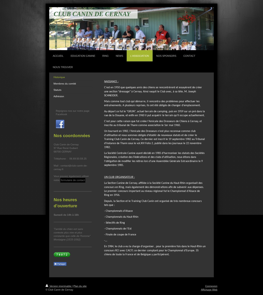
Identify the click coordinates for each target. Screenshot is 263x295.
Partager (61, 264)
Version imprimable (60, 286)
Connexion (211, 286)
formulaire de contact (73, 180)
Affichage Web (209, 289)
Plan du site (80, 286)
